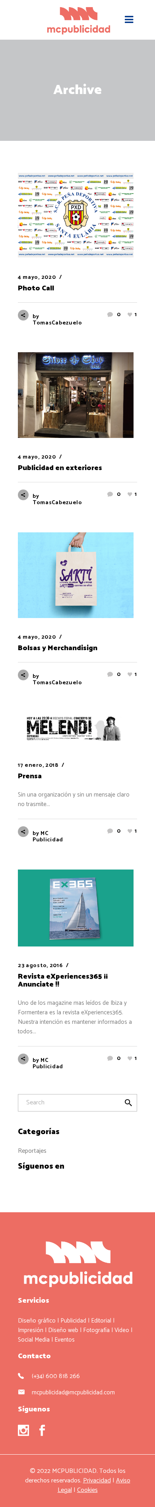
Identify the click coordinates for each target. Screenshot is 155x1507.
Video (121, 1330)
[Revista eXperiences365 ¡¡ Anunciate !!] (77, 908)
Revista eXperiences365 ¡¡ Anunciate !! (63, 981)
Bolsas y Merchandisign (57, 648)
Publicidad (73, 1321)
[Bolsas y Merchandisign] (77, 575)
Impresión (30, 1330)
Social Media (34, 1340)
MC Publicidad (48, 837)
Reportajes (32, 1151)
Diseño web (63, 1330)
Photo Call (36, 288)
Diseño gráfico (37, 1321)
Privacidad (97, 1480)
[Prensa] (77, 729)
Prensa (30, 776)
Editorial (101, 1321)
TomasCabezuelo (57, 323)
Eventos (64, 1340)
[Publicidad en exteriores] (77, 395)
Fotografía (96, 1330)
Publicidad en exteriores (60, 468)
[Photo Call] (77, 215)
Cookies (87, 1490)
